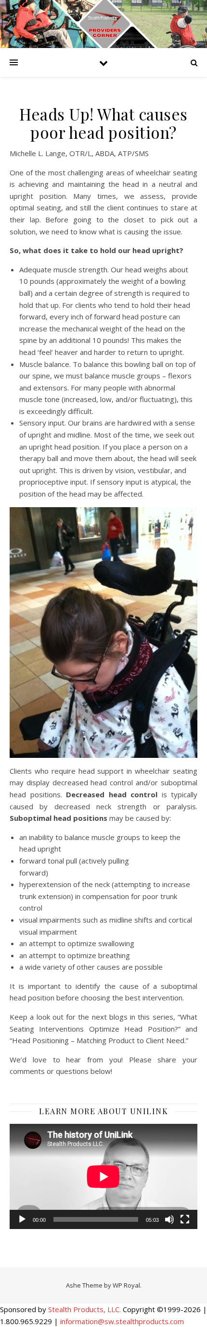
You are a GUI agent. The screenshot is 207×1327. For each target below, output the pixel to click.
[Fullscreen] (185, 1219)
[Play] (22, 1219)
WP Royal (126, 1285)
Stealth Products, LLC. (84, 1309)
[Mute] (169, 1219)
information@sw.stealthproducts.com (122, 1321)
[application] (103, 1176)
